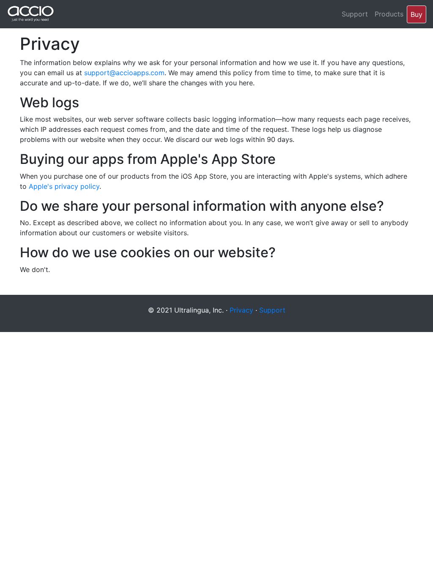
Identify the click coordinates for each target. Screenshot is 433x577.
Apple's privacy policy (64, 186)
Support (355, 14)
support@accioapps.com (124, 72)
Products (389, 14)
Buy (416, 14)
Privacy (241, 310)
